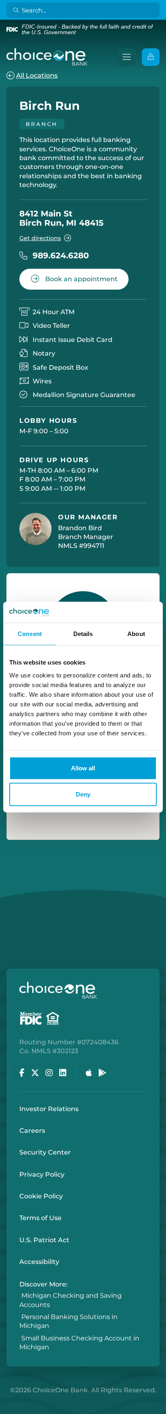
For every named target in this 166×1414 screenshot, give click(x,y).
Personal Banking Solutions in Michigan (68, 1321)
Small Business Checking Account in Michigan (79, 1342)
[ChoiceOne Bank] (47, 57)
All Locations (37, 75)
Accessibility (39, 1262)
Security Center (45, 1152)
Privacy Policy (41, 1174)
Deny (83, 794)
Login (6, 1408)
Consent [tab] (30, 633)
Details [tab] (83, 633)
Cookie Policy (41, 1196)
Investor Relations (49, 1109)
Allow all (83, 767)
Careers (32, 1130)
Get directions (40, 238)
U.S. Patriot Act (44, 1240)
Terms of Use (40, 1218)
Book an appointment (81, 279)
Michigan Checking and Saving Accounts (70, 1300)
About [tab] (136, 633)
